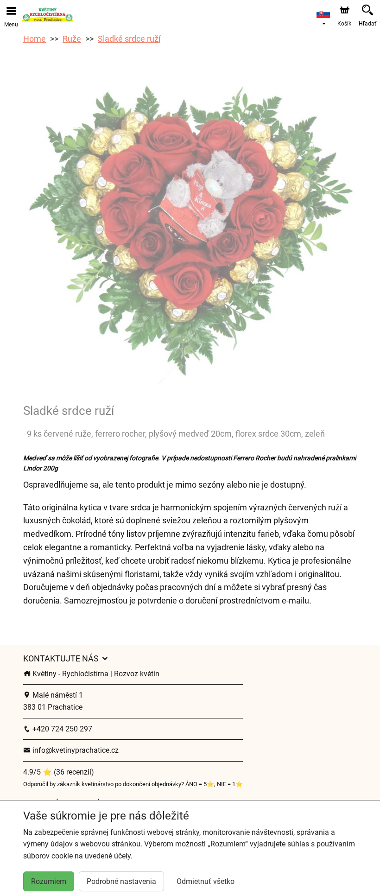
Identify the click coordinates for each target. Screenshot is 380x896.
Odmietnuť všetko (205, 881)
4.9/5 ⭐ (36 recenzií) (58, 772)
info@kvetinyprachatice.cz (75, 750)
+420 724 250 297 (61, 728)
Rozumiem (48, 881)
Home (34, 39)
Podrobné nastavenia (121, 881)
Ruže (72, 39)
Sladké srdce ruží (129, 39)
